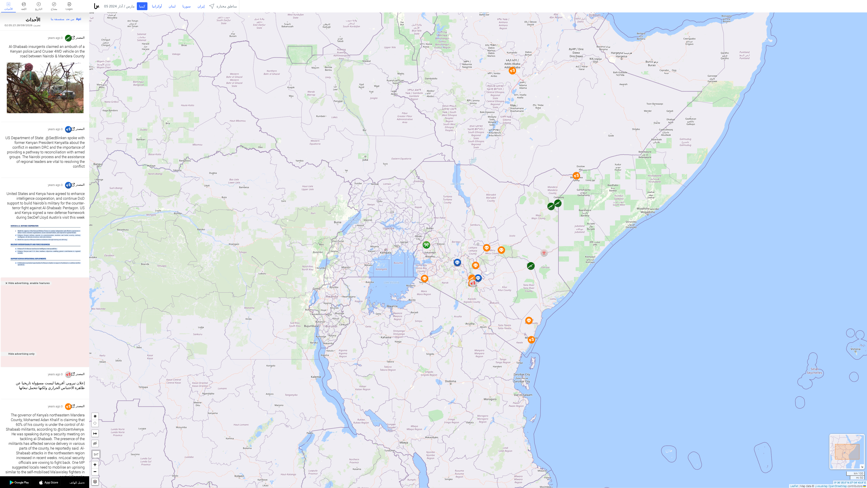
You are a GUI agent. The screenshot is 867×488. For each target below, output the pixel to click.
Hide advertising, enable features (29, 283)
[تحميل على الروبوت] (19, 483)
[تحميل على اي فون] (49, 483)
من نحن (70, 19)
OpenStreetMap (837, 486)
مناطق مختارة (227, 6)
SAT (96, 454)
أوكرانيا (157, 6)
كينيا (142, 6)
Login (69, 9)
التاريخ (38, 9)
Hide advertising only (21, 353)
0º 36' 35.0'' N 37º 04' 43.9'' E (850, 482)
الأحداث (8, 9)
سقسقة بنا (57, 19)
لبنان (172, 6)
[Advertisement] (44, 324)
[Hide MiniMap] (862, 466)
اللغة (23, 9)
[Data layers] (95, 481)
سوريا (186, 6)
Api (78, 19)
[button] (557, 203)
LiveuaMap (821, 486)
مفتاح (54, 9)
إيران (201, 6)
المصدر (80, 37)
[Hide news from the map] (95, 443)
